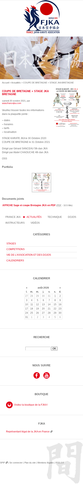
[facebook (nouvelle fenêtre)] (36, 378)
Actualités (16, 82)
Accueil (5, 82)
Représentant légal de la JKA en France (28, 431)
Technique (55, 217)
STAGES (11, 243)
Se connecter (16, 462)
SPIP (2, 462)
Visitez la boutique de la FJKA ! (31, 404)
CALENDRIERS (15, 260)
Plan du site (30, 462)
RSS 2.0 (60, 462)
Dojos (72, 217)
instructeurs (15, 222)
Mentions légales (45, 462)
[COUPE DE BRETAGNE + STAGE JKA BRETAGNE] (41, 191)
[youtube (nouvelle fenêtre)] (46, 378)
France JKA (13, 217)
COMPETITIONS (15, 249)
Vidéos (35, 222)
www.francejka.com (11, 103)
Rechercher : (41, 345)
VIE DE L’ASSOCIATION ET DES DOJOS (28, 254)
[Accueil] (41, 21)
